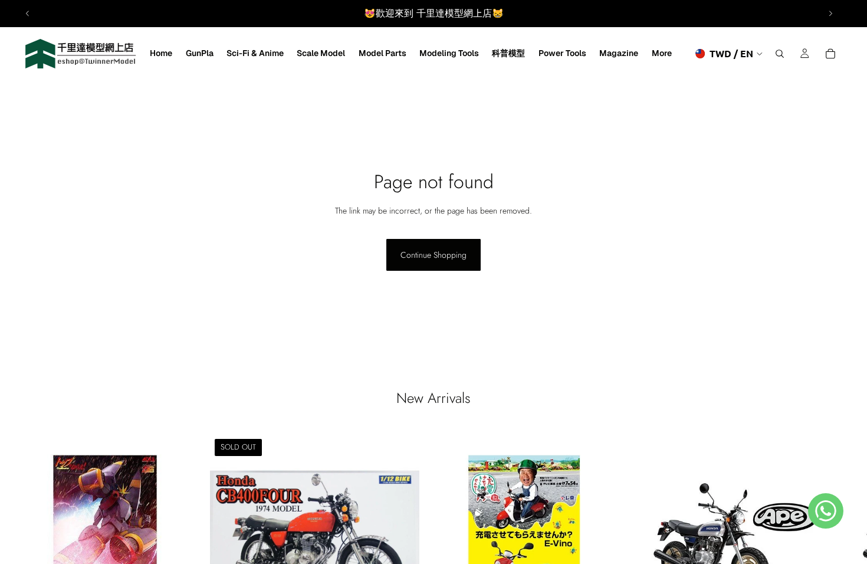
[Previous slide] (28, 14)
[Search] (780, 54)
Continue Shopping (433, 255)
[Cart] (830, 54)
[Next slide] (830, 14)
